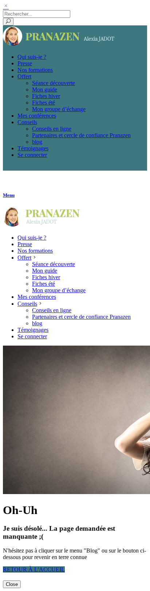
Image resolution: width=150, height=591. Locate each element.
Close (12, 584)
